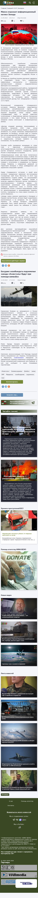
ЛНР (2, 374)
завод (33, 371)
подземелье (30, 374)
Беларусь (21, 8)
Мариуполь (9, 374)
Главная (3, 8)
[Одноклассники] (9, 265)
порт (2, 378)
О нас (11, 801)
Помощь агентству (27, 801)
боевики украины (16, 371)
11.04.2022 (8, 18)
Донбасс (27, 371)
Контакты (11, 805)
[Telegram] (6, 265)
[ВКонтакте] (3, 265)
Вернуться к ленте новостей (19, 812)
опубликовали (19, 357)
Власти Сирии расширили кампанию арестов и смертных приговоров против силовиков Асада (18, 430)
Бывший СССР (12, 8)
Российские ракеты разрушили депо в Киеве (15, 477)
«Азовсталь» (5, 371)
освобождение (19, 374)
